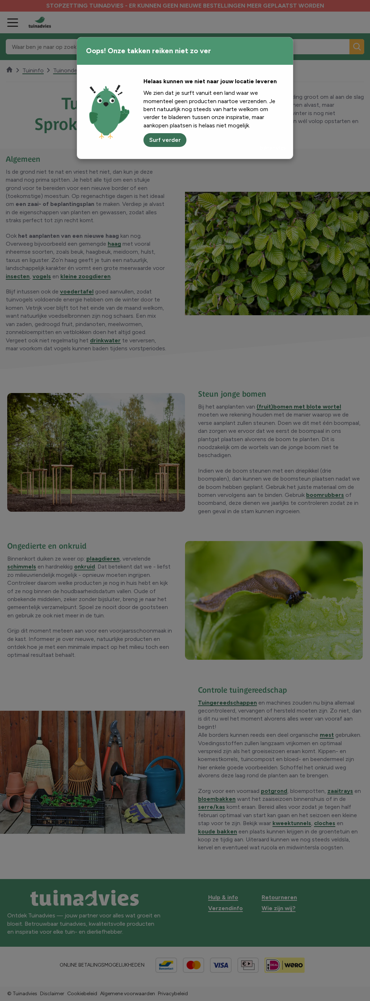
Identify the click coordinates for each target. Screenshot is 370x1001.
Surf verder (165, 139)
